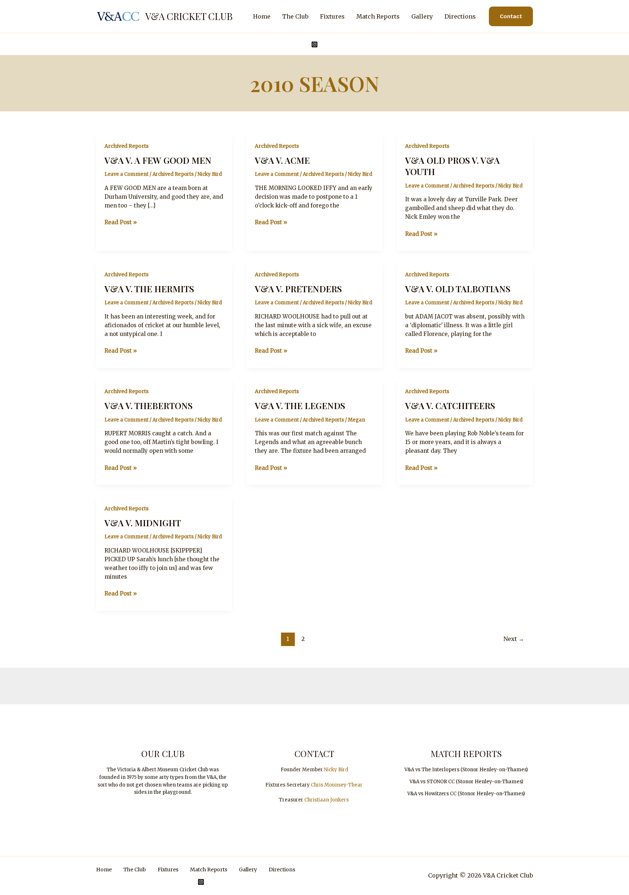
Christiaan (317, 800)
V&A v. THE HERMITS (149, 288)
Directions (460, 16)
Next (513, 638)
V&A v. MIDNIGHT (142, 522)
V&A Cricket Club (189, 16)
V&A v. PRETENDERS (298, 288)
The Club (295, 16)
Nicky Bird (336, 770)
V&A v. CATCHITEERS (450, 405)
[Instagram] (314, 44)
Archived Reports (126, 146)
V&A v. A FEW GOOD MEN (157, 160)
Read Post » (120, 222)
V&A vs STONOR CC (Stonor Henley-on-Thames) (466, 782)
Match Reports (378, 16)
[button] (511, 17)
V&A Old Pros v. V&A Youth (452, 165)
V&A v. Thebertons (148, 405)
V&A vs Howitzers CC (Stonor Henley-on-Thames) (466, 794)
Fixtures (332, 16)
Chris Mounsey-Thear (337, 785)
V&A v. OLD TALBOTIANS (457, 288)
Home (261, 16)
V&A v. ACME (282, 160)
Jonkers (339, 800)
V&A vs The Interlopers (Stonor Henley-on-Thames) (466, 770)
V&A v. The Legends (300, 405)
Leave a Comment (126, 174)
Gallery (422, 16)
